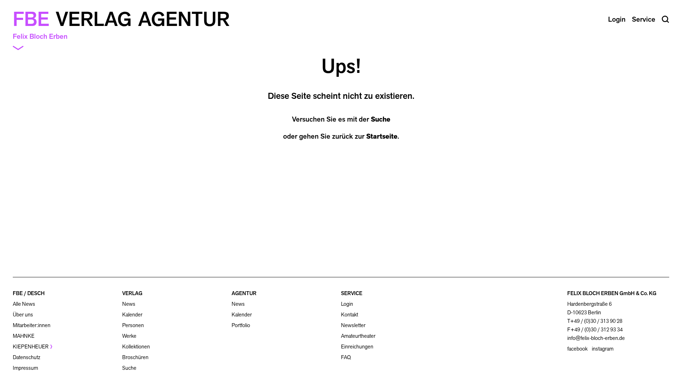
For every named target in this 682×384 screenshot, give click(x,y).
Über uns (23, 314)
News (128, 303)
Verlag (94, 19)
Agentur (184, 19)
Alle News (24, 303)
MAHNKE (23, 335)
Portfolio (241, 325)
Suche (380, 119)
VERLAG (132, 293)
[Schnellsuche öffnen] (665, 19)
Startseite (381, 136)
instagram (602, 349)
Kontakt (349, 314)
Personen (133, 325)
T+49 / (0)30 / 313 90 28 (594, 321)
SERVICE (351, 293)
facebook (577, 349)
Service (643, 19)
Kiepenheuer (31, 346)
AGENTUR (244, 293)
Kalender (132, 314)
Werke (129, 335)
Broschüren (135, 357)
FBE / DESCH (29, 293)
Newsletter (353, 325)
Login (347, 304)
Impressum (25, 367)
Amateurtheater (358, 335)
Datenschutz (26, 357)
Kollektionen (136, 346)
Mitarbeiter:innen (31, 325)
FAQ (346, 357)
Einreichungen (357, 346)
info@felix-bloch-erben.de (596, 338)
